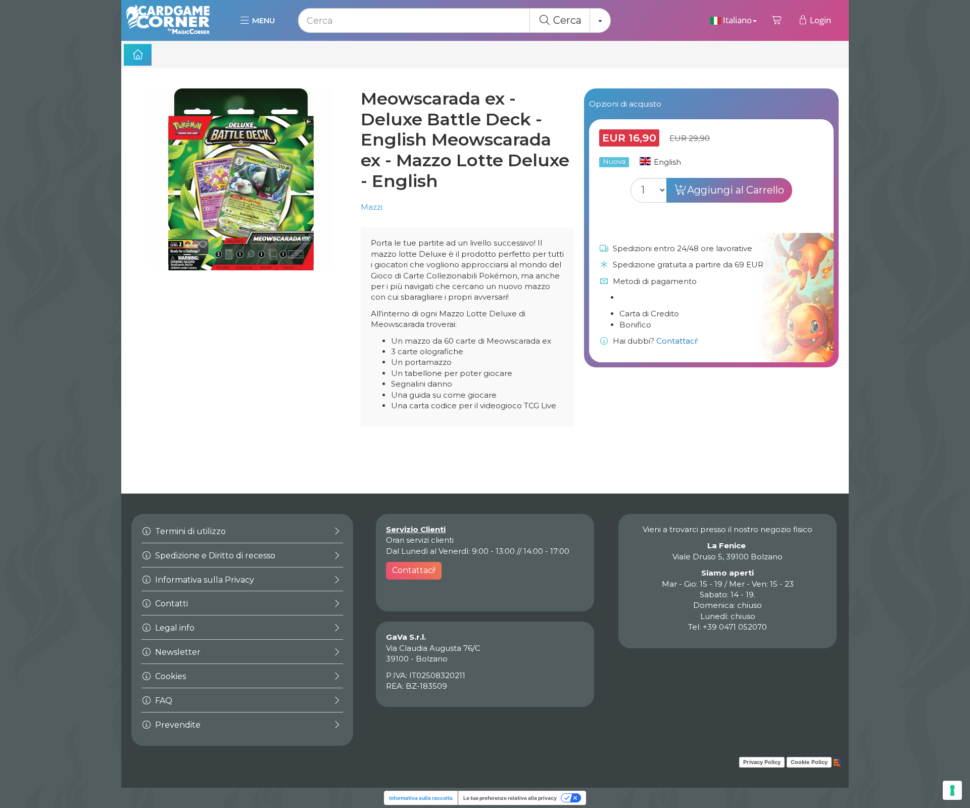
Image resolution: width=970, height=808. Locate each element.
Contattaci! (677, 341)
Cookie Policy (809, 762)
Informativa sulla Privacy (203, 580)
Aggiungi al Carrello (735, 190)
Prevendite (177, 725)
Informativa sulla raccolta (421, 798)
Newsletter (177, 652)
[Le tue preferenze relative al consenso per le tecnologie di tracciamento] (952, 790)
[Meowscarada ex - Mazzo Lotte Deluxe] (241, 189)
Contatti (170, 603)
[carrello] (777, 20)
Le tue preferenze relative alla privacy (510, 798)
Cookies (169, 676)
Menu (262, 20)
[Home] (138, 55)
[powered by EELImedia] (837, 761)
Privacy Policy (762, 762)
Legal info (174, 628)
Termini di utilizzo (189, 531)
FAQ (162, 700)
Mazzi (371, 207)
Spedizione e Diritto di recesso (214, 555)
